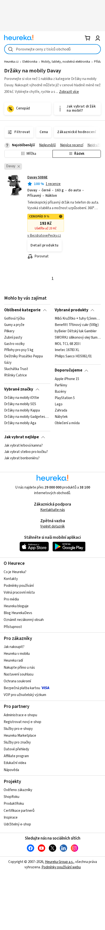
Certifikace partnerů (19, 810)
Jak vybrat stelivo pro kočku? (26, 452)
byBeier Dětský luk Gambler (76, 331)
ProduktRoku (14, 803)
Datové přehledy (16, 749)
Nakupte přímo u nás (19, 667)
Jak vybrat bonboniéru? (22, 458)
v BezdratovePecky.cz (44, 235)
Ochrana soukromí (17, 681)
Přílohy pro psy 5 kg (18, 350)
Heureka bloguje (16, 606)
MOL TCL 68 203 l (67, 344)
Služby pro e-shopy (18, 728)
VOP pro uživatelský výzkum (25, 694)
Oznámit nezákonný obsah (24, 619)
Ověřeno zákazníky (18, 790)
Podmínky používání (19, 585)
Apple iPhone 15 (67, 379)
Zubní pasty (13, 337)
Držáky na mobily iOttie (21, 397)
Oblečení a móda (67, 423)
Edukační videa (15, 762)
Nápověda (11, 770)
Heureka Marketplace (20, 735)
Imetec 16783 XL (67, 350)
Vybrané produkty (71, 310)
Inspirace (11, 817)
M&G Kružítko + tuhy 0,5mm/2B (78, 318)
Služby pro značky (17, 742)
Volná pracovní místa (19, 592)
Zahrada (61, 410)
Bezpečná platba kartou (22, 688)
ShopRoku (11, 796)
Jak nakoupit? (14, 646)
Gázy (7, 362)
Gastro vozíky (14, 344)
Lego (59, 404)
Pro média (11, 599)
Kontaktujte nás (52, 509)
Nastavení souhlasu (18, 674)
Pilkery (9, 331)
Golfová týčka (14, 318)
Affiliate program (16, 756)
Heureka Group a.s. (59, 861)
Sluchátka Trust (16, 369)
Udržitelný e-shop (17, 824)
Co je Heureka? (15, 572)
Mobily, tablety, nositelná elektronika (65, 61)
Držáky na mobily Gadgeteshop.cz (27, 416)
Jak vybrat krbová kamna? (23, 445)
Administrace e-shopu (20, 715)
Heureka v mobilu (17, 653)
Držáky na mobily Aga (20, 423)
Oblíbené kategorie (22, 310)
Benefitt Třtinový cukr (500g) (77, 325)
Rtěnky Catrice (15, 375)
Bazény (60, 391)
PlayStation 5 (65, 397)
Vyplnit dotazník (52, 526)
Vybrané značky (18, 389)
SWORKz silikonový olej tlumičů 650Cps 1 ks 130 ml (78, 337)
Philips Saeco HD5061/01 (73, 356)
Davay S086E (37, 177)
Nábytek (61, 416)
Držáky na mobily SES (20, 404)
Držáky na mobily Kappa (22, 410)
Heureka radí (13, 660)
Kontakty (11, 578)
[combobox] (52, 49)
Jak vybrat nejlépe (21, 437)
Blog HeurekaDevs (18, 613)
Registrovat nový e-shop (22, 721)
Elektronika (29, 61)
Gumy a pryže (14, 325)
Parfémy (61, 385)
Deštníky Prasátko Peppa (23, 356)
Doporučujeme (68, 370)
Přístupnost (13, 626)
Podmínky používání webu (61, 867)
